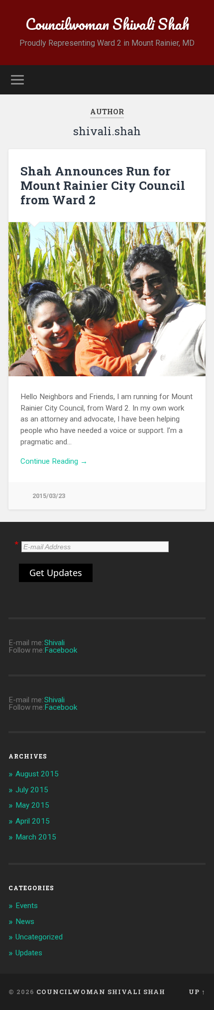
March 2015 (35, 837)
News (24, 921)
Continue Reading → (54, 461)
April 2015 (32, 821)
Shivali (54, 642)
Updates (28, 952)
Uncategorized (39, 936)
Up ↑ (197, 992)
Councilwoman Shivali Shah (107, 24)
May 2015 (32, 805)
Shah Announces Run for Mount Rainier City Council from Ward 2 (102, 185)
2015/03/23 (48, 496)
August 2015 (37, 773)
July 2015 (31, 789)
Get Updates (55, 573)
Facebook (60, 650)
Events (26, 905)
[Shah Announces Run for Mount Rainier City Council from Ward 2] (107, 299)
